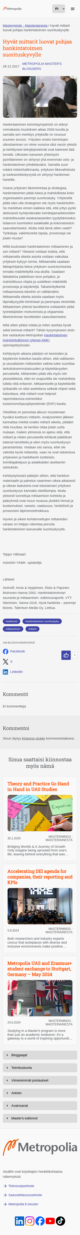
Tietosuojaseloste (21, 1186)
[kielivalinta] (58, 8)
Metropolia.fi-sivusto (23, 1204)
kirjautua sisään (33, 738)
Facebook (17, 651)
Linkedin (16, 672)
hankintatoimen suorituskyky (42, 621)
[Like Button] (66, 655)
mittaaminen (13, 628)
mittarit (32, 628)
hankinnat (11, 621)
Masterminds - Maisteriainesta (25, 26)
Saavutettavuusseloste (25, 1195)
